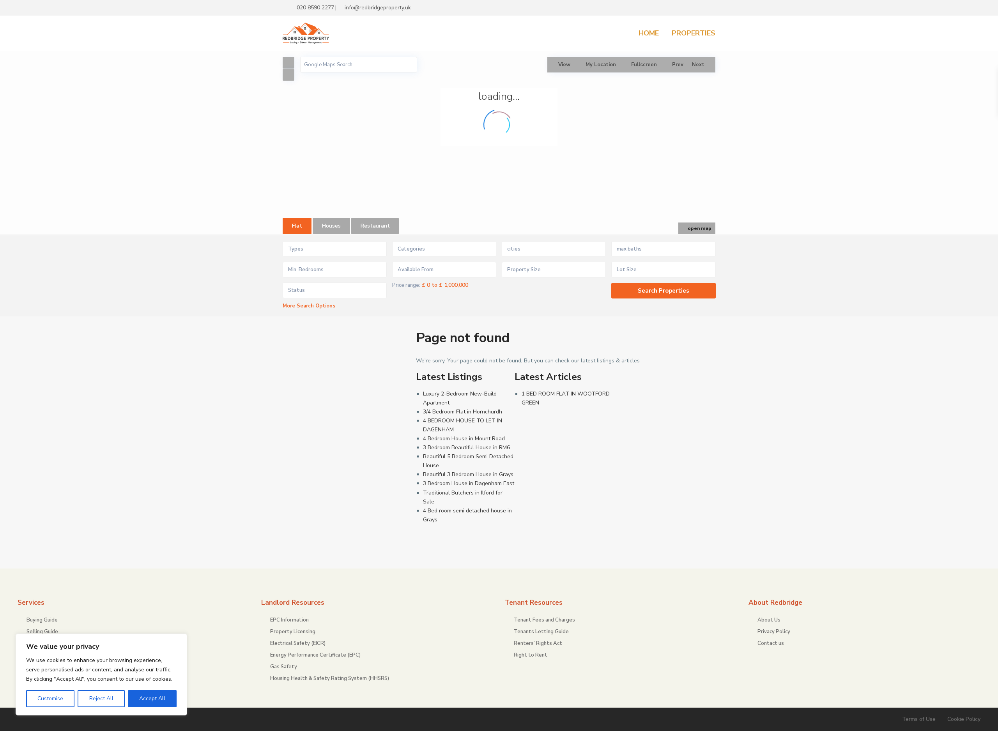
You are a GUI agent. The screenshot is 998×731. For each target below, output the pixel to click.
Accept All (152, 698)
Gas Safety (283, 666)
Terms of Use (919, 719)
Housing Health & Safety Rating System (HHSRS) (329, 678)
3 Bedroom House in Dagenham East (468, 483)
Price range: (406, 285)
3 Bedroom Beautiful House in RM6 (466, 447)
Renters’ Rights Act (538, 643)
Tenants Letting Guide (541, 631)
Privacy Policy (773, 631)
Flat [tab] (297, 226)
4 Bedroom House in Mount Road (464, 438)
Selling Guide (42, 631)
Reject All (101, 698)
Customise (50, 698)
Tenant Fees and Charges (544, 619)
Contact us (770, 643)
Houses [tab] (331, 226)
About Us (768, 619)
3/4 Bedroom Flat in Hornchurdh (462, 411)
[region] (101, 674)
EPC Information (289, 619)
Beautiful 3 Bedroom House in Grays (468, 474)
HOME (649, 33)
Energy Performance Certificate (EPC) (315, 655)
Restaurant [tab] (375, 226)
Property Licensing (292, 631)
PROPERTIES (693, 33)
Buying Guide (42, 619)
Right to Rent (530, 655)
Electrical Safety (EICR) (298, 643)
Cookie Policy (963, 719)
